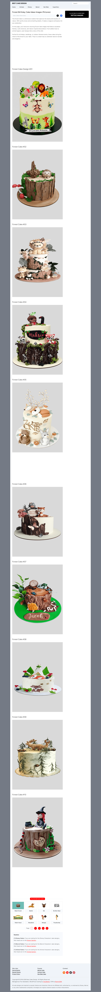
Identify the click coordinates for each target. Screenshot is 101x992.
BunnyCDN (58, 981)
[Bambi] (31, 908)
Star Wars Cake (41, 974)
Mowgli (44, 922)
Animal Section (31, 952)
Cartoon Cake (41, 972)
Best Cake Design (19, 3)
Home (14, 15)
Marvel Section (31, 946)
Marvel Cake (40, 970)
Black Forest (18, 911)
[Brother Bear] (57, 908)
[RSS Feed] (64, 973)
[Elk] (44, 908)
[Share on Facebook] (61, 16)
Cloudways (46, 981)
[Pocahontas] (57, 920)
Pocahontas (57, 922)
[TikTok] (70, 973)
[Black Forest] (18, 908)
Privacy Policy (16, 974)
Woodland (31, 922)
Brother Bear (56, 911)
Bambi (31, 911)
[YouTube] (67, 973)
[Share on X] (58, 16)
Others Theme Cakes (21, 15)
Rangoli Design (16, 972)
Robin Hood (18, 922)
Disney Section (31, 940)
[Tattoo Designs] (77, 16)
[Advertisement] (37, 54)
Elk (44, 911)
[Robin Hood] (18, 920)
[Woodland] (31, 920)
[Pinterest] (74, 973)
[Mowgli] (44, 920)
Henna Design (16, 970)
